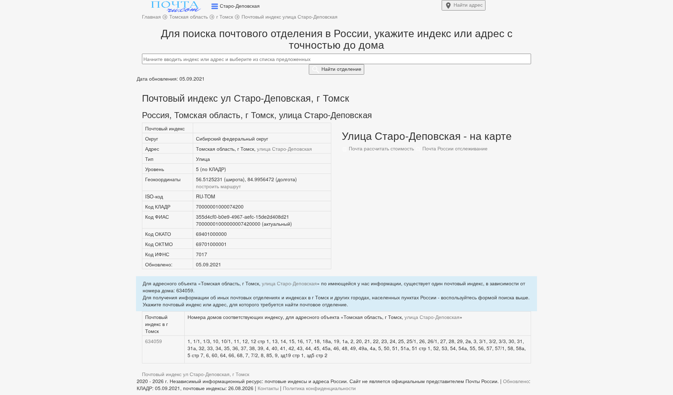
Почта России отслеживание (454, 148)
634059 (153, 341)
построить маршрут (218, 186)
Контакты (268, 387)
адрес (468, 4)
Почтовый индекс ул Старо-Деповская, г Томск (195, 373)
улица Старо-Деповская (284, 148)
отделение (341, 68)
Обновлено (516, 380)
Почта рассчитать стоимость (380, 148)
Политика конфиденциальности (319, 387)
